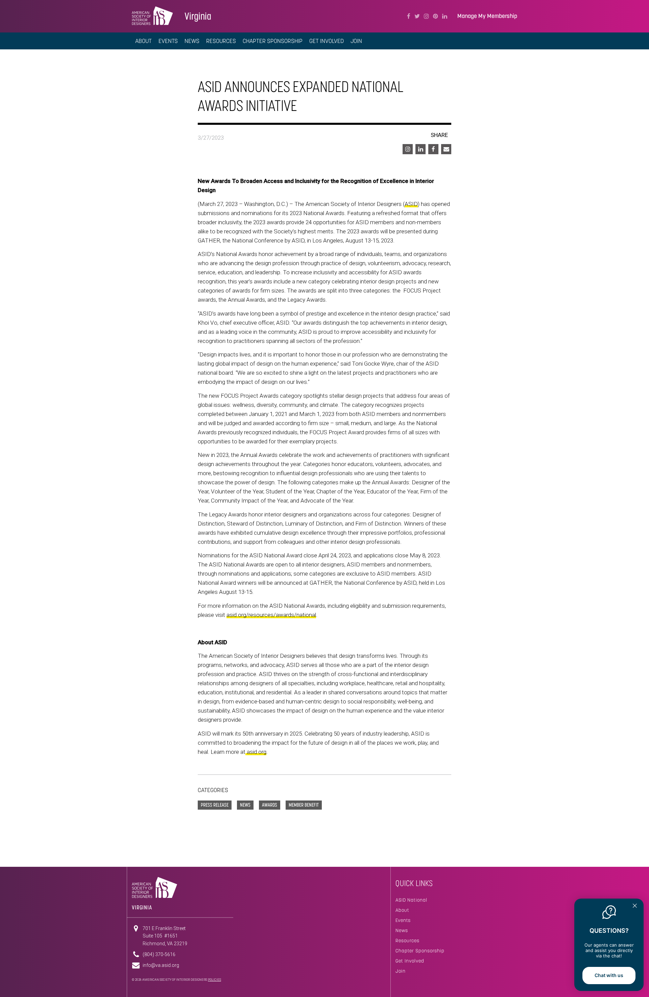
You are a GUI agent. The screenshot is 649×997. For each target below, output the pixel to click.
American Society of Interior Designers (152, 15)
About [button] (143, 41)
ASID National (411, 900)
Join (400, 971)
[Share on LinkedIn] (420, 149)
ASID (411, 204)
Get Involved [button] (326, 41)
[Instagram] (426, 16)
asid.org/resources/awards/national (271, 614)
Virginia (198, 16)
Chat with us (609, 975)
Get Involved (409, 961)
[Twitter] (417, 16)
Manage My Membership (487, 16)
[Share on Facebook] (433, 149)
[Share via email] (446, 149)
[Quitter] (635, 906)
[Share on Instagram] (408, 149)
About (402, 910)
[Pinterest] (435, 16)
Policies (214, 979)
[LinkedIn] (444, 16)
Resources (407, 940)
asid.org (256, 751)
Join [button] (356, 41)
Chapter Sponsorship (273, 41)
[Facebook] (408, 16)
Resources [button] (221, 41)
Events (168, 41)
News (192, 41)
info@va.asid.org (161, 965)
